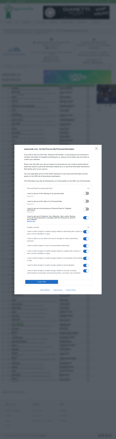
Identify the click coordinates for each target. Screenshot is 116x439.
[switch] (86, 193)
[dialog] (58, 219)
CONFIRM (41, 282)
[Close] (97, 149)
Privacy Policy (71, 290)
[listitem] (58, 188)
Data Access (58, 290)
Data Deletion (45, 290)
